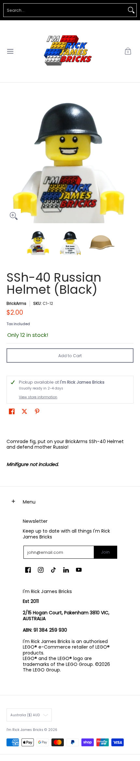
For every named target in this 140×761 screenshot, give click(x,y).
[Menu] (10, 51)
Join (105, 552)
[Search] (131, 10)
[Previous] (11, 159)
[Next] (129, 159)
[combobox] (65, 10)
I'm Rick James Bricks (25, 729)
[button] (127, 51)
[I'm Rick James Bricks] (67, 51)
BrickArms (16, 303)
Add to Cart (70, 355)
